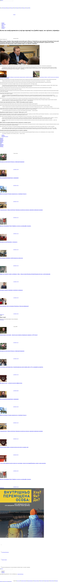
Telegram (37, 580)
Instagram (31, 580)
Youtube (47, 580)
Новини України (4, 559)
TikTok (53, 580)
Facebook (24, 580)
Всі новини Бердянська (5, 552)
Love (19, 580)
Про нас (3, 571)
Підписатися (2, 319)
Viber (42, 580)
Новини (3, 23)
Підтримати (3, 27)
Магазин (3, 28)
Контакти (3, 572)
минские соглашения (5, 136)
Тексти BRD (3, 24)
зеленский (3, 135)
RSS (11, 581)
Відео (2, 25)
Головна (3, 22)
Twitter (7, 581)
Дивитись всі (2, 314)
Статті (3, 26)
